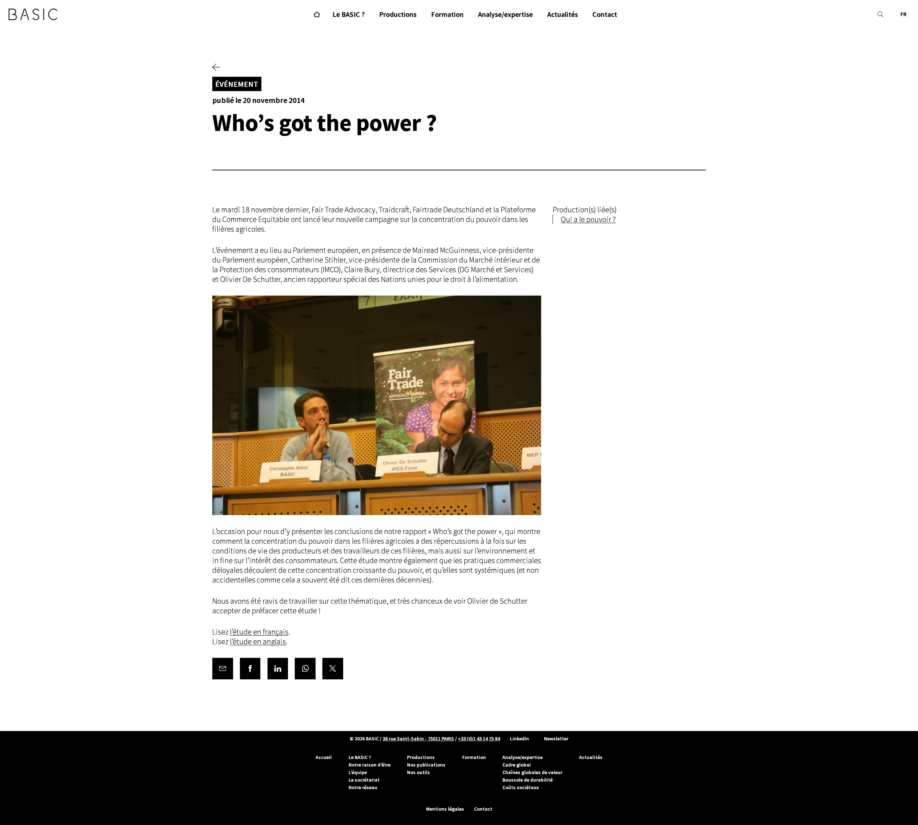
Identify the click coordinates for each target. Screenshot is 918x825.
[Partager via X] (332, 668)
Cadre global (516, 764)
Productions (421, 757)
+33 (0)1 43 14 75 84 (479, 738)
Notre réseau (363, 787)
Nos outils (418, 772)
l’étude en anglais (258, 641)
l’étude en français (259, 632)
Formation (474, 757)
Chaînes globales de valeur (532, 772)
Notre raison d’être (370, 764)
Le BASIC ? (360, 757)
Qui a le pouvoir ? (588, 219)
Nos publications (426, 764)
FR (903, 14)
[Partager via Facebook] (250, 668)
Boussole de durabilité (527, 779)
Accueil (324, 757)
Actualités (590, 757)
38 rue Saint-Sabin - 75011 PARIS (418, 738)
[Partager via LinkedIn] (278, 668)
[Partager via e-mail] (222, 668)
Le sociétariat (364, 779)
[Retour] (216, 68)
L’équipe (358, 772)
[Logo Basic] (33, 14)
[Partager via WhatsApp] (305, 668)
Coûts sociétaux (520, 787)
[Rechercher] (880, 14)
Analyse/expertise (522, 757)
